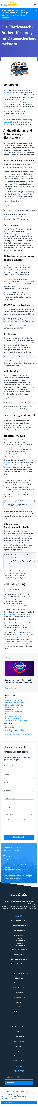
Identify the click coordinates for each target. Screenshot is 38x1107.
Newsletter (19, 1071)
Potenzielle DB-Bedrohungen (19, 1032)
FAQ (19, 1051)
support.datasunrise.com (11, 869)
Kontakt (19, 1016)
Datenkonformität (19, 954)
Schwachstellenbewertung (19, 959)
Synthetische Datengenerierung (16, 720)
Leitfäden (19, 1046)
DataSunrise (7, 630)
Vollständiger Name (10, 766)
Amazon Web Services (19, 988)
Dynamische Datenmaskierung (15, 700)
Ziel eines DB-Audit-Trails (14, 705)
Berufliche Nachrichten (19, 1027)
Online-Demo (19, 641)
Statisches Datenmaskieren (14, 702)
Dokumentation (19, 1056)
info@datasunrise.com (11, 850)
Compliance (30, 634)
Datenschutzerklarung (9, 1098)
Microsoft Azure (19, 983)
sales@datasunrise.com (11, 859)
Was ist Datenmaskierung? (14, 698)
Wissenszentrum (19, 1036)
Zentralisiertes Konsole (19, 1061)
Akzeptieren (8, 1102)
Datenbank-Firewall (19, 930)
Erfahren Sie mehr (11, 688)
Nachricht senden (19, 837)
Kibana (8, 465)
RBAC (22, 531)
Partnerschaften (19, 1012)
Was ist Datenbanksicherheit (15, 714)
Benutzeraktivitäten (10, 614)
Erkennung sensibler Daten (19, 949)
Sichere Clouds (19, 978)
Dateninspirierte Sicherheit (19, 964)
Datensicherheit (8, 92)
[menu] (35, 4)
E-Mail (6, 782)
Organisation (8, 790)
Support (19, 1066)
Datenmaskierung (19, 935)
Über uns (19, 1002)
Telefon (6, 774)
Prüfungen (18, 634)
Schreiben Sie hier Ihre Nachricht (15, 820)
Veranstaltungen (19, 1007)
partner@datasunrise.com (12, 878)
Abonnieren (10, 1082)
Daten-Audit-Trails (11, 707)
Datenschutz (31, 908)
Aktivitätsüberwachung (19, 925)
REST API (6, 462)
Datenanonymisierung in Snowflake (17, 734)
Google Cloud (19, 992)
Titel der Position (9, 798)
